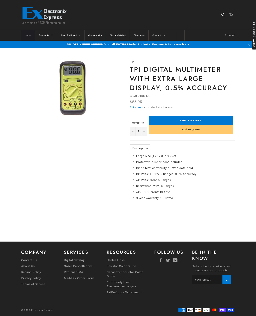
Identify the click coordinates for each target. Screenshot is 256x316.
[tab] (140, 148)
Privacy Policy (31, 278)
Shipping (135, 107)
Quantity (138, 123)
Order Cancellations (78, 266)
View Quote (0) (253, 33)
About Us (28, 266)
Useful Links (116, 260)
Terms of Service (33, 284)
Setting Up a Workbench (124, 292)
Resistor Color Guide (121, 266)
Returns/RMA (73, 272)
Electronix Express (42, 310)
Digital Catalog (74, 260)
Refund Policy (31, 272)
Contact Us (29, 260)
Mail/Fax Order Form (79, 278)
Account (230, 35)
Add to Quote (191, 129)
